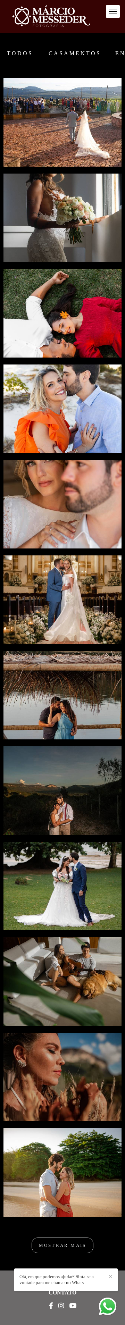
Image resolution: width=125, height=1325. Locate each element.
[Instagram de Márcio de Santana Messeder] (61, 1305)
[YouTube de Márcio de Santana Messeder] (72, 1305)
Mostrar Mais (62, 1245)
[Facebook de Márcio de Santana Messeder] (51, 1305)
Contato (62, 1292)
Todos (20, 53)
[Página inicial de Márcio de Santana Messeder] (51, 16)
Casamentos (75, 53)
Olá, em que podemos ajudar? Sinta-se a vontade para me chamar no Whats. (56, 1279)
